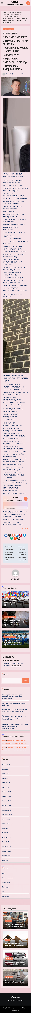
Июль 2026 (5, 769)
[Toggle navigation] (2, 3)
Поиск (6, 674)
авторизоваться (16, 666)
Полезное (5, 887)
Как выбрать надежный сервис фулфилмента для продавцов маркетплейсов (12, 696)
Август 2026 (6, 764)
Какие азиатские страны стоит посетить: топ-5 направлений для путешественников (15, 726)
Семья (15, 2)
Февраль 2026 (6, 792)
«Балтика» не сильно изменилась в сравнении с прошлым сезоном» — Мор (14, 642)
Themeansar (15, 1010)
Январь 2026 (6, 796)
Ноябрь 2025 (6, 805)
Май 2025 (5, 833)
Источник (25, 528)
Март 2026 (5, 787)
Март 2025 (5, 842)
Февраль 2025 (6, 846)
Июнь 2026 (5, 773)
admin (9, 74)
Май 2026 (5, 778)
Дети (3, 873)
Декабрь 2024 (6, 855)
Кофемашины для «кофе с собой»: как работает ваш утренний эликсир (15, 964)
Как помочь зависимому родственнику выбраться (15, 944)
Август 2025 (6, 819)
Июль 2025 (5, 823)
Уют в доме (6, 896)
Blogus (24, 1008)
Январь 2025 (6, 851)
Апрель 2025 (6, 837)
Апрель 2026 (6, 782)
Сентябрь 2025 (7, 814)
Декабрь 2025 (6, 801)
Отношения (6, 882)
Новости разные (9, 29)
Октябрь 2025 (6, 810)
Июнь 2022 (5, 860)
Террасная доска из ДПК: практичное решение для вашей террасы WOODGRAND (14, 718)
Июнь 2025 (5, 828)
